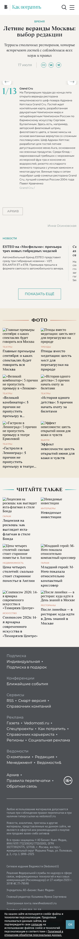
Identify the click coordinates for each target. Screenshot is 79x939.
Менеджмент (19, 762)
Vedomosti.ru (36, 723)
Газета (13, 723)
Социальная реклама (49, 740)
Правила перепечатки (28, 780)
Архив (13, 775)
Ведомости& (49, 762)
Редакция (44, 757)
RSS (10, 700)
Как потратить (52, 728)
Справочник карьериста (30, 734)
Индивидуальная (23, 661)
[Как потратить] (27, 7)
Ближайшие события (27, 684)
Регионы (15, 740)
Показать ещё (39, 294)
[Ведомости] (5, 7)
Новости (10, 238)
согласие (36, 924)
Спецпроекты (20, 728)
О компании (18, 757)
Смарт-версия (32, 700)
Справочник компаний (29, 706)
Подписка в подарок (27, 667)
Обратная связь (22, 786)
